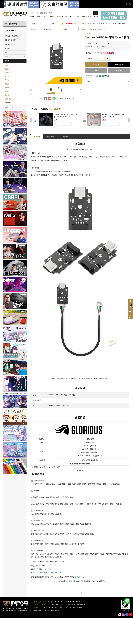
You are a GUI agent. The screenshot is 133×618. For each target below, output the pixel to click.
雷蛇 (66, 16)
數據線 (7, 72)
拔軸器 (7, 84)
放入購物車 (119, 65)
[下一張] (80, 90)
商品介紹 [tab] (37, 137)
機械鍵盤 (52, 16)
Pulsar (72, 16)
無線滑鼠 (39, 16)
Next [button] (125, 4)
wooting (32, 16)
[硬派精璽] (15, 14)
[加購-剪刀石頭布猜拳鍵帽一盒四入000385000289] (94, 119)
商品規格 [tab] (50, 137)
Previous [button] (3, 4)
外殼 (6, 65)
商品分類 (13, 24)
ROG (45, 16)
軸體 (6, 56)
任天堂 (83, 16)
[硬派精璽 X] (119, 614)
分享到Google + (49, 98)
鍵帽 (6, 52)
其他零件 (8, 102)
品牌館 (52, 24)
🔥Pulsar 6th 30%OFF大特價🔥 (74, 24)
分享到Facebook (45, 98)
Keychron (60, 16)
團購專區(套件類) (10, 40)
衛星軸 (7, 69)
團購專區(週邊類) (10, 44)
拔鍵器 (7, 87)
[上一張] (31, 90)
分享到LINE (54, 98)
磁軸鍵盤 (96, 16)
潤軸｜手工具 (9, 107)
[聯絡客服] (130, 311)
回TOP (80, 592)
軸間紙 (7, 76)
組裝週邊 (7, 61)
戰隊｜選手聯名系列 (96, 24)
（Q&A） (79, 577)
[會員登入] (130, 301)
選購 (36, 121)
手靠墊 (7, 91)
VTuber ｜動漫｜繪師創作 (115, 24)
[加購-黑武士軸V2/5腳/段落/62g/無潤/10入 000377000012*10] (46, 119)
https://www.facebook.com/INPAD (52, 572)
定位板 (7, 95)
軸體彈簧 (8, 99)
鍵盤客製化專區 (11, 31)
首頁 (35, 29)
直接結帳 (96, 65)
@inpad (48, 569)
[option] (56, 58)
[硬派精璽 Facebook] (127, 614)
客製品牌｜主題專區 (11, 36)
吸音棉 (7, 80)
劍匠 (78, 16)
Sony (89, 16)
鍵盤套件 (7, 48)
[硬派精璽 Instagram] (123, 614)
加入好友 (127, 601)
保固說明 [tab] (64, 137)
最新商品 (35, 24)
